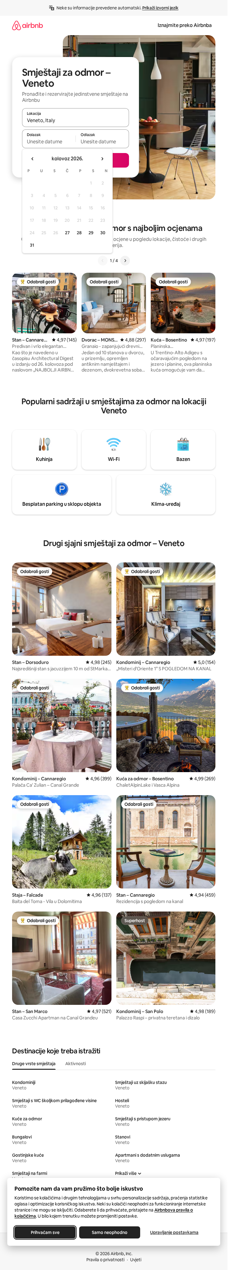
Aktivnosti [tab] (75, 1063)
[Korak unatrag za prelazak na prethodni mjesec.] (32, 159)
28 (79, 232)
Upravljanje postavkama (174, 1232)
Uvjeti (135, 1259)
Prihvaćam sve (45, 1232)
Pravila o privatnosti (105, 1259)
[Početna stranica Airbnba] (27, 25)
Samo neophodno (109, 1232)
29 (91, 232)
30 (102, 232)
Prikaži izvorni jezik (160, 8)
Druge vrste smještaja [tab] (34, 1063)
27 (67, 232)
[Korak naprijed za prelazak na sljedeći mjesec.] (102, 159)
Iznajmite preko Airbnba (185, 25)
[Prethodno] (103, 260)
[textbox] (49, 141)
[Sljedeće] (125, 260)
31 (32, 245)
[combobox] (75, 120)
